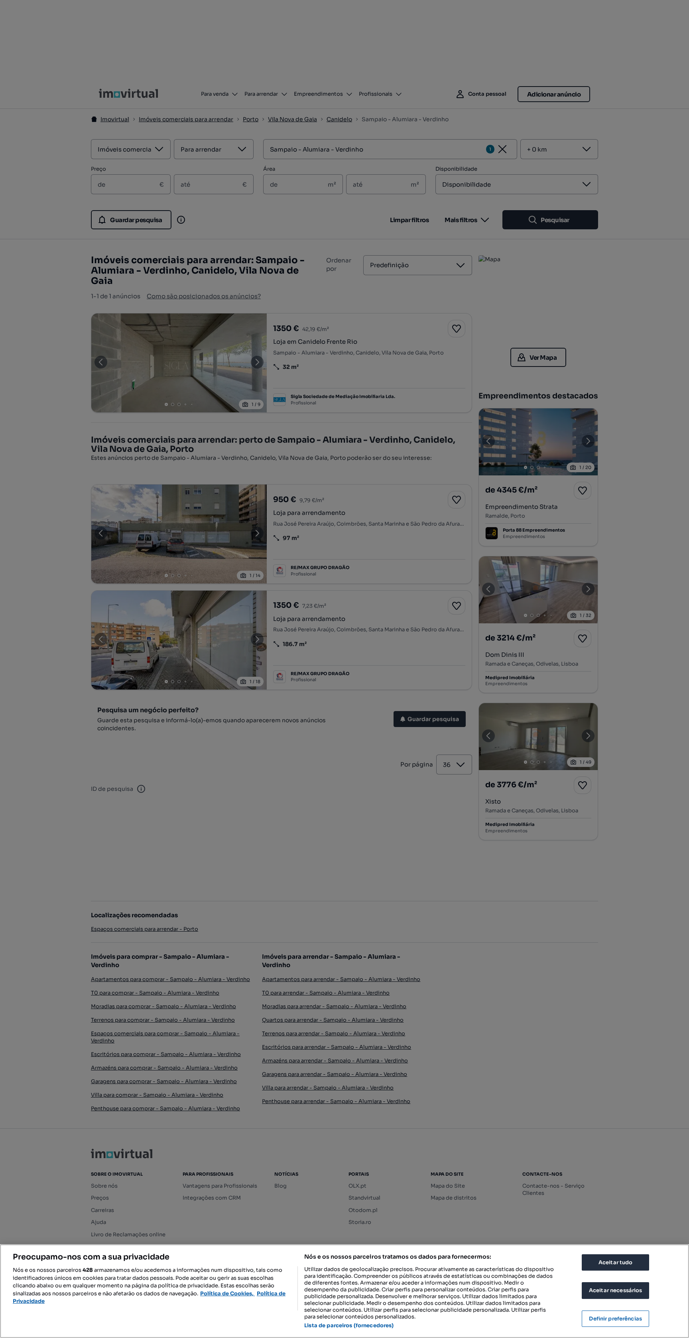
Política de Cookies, (227, 1293)
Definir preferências (615, 1318)
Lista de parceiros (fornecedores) (349, 1325)
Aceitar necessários (615, 1290)
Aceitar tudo (615, 1262)
